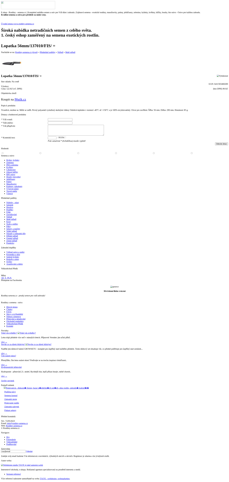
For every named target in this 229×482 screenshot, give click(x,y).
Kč (3, 278)
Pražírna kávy (10, 392)
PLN (9, 278)
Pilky (8, 226)
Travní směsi (11, 191)
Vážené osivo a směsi (15, 252)
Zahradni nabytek (11, 407)
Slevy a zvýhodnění (14, 314)
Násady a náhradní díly (16, 233)
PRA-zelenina (12, 165)
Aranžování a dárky (14, 264)
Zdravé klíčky (12, 172)
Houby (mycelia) (13, 177)
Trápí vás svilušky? (9, 333)
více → (4, 342)
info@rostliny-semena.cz (17, 423)
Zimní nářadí (11, 241)
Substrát (9, 205)
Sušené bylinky (12, 257)
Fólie (8, 212)
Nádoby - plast (12, 202)
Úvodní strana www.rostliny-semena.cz (17, 24)
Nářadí (60, 52)
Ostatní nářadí (12, 238)
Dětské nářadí (12, 236)
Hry (8, 437)
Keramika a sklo (13, 254)
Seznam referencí (13, 474)
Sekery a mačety (13, 229)
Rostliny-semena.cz (14, 426)
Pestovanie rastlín (11, 403)
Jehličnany (10, 179)
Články (9, 309)
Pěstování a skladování (15, 319)
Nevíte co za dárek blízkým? (13, 344)
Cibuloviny (11, 170)
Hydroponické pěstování (11, 367)
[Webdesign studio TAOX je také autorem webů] (22, 465)
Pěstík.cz (20, 99)
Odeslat (29, 451)
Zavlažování (11, 214)
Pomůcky (10, 243)
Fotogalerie (11, 439)
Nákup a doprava (13, 316)
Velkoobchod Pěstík (14, 324)
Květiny (9, 167)
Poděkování (11, 444)
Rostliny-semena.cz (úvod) (26, 52)
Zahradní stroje (10, 399)
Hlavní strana (11, 307)
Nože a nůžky (12, 224)
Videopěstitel (11, 442)
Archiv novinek (7, 381)
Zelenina (10, 162)
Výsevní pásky (12, 189)
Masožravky (11, 184)
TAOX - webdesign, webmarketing (55, 478)
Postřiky (9, 210)
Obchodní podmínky (15, 321)
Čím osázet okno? (8, 356)
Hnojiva (9, 207)
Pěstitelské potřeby (47, 52)
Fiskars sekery (10, 410)
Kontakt (9, 326)
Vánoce (9, 193)
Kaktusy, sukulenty (14, 186)
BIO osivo (10, 174)
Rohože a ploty (12, 259)
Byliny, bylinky (12, 160)
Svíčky (9, 262)
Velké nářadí (11, 231)
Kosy (8, 222)
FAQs (8, 312)
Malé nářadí (70, 52)
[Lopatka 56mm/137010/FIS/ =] (11, 71)
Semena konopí (10, 395)
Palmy (9, 182)
